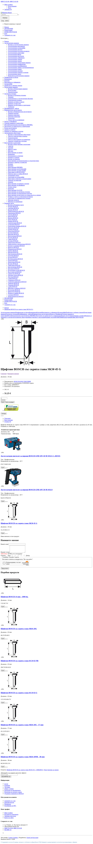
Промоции (7, 804)
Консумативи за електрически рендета (20, 193)
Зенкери (10, 182)
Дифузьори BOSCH (14, 265)
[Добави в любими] (5, 501)
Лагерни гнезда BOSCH (15, 275)
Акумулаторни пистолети (16, 56)
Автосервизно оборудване (12, 133)
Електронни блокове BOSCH (17, 226)
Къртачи (7, 80)
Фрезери (10, 165)
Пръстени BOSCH (13, 231)
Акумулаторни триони (15, 59)
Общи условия (8, 788)
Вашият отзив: (5, 552)
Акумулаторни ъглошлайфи (16, 48)
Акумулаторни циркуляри (16, 53)
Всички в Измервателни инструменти (20, 111)
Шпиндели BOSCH (14, 291)
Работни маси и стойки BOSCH (18, 174)
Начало (6, 27)
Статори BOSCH (13, 295)
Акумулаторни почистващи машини (19, 62)
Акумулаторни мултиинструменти (18, 51)
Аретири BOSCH (13, 208)
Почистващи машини (11, 87)
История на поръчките (11, 814)
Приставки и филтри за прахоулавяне (19, 179)
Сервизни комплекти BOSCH (17, 282)
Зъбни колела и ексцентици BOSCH (19, 244)
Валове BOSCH (13, 210)
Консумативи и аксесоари (12, 143)
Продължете (4, 568)
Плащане (7, 785)
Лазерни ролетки (13, 113)
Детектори (11, 118)
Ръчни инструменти (10, 128)
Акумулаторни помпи (15, 69)
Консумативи (8, 420)
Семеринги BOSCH (14, 280)
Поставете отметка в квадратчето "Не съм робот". (17, 559)
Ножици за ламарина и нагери (13, 131)
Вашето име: (5, 544)
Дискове (10, 147)
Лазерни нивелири (14, 115)
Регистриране (12, 6)
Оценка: (3, 555)
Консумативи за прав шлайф (17, 170)
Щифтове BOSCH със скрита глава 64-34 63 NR (19, 661)
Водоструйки (12, 90)
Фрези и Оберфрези (10, 121)
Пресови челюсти (13, 200)
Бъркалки (11, 188)
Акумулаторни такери (15, 61)
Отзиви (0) (7, 421)
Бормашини (8, 79)
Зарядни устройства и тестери (17, 141)
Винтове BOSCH (13, 234)
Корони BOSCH (13, 218)
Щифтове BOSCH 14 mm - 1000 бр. (14, 597)
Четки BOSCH (12, 219)
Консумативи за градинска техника (19, 192)
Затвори (3, 413)
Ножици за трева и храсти (16, 102)
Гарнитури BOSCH (14, 273)
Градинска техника (10, 93)
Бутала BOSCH (13, 257)
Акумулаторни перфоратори (17, 64)
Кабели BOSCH (13, 250)
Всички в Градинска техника (17, 95)
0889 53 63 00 (17, 828)
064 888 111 (7, 830)
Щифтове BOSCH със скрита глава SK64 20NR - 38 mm (23, 757)
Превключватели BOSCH (16, 211)
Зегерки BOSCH (13, 241)
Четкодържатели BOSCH (16, 296)
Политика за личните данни (13, 792)
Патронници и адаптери (15, 156)
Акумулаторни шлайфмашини (17, 66)
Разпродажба (8, 30)
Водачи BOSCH (13, 264)
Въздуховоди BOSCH (14, 272)
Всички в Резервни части (16, 205)
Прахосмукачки (13, 92)
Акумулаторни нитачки (15, 71)
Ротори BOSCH (13, 206)
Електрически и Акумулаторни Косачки (20, 98)
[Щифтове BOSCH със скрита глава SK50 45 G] (23, 365)
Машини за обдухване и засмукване (19, 105)
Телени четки (12, 187)
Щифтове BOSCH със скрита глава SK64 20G (19, 629)
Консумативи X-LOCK (15, 190)
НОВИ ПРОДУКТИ (10, 32)
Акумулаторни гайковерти (16, 58)
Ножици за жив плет (14, 103)
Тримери (10, 97)
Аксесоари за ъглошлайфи (16, 177)
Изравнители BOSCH (15, 249)
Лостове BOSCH (13, 277)
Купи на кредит (10, 402)
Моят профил (8, 813)
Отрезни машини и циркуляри (13, 123)
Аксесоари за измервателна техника (19, 198)
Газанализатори (13, 138)
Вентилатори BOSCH (15, 236)
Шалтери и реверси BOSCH (16, 288)
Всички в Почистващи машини (18, 89)
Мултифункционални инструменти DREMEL (18, 125)
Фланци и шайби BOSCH (16, 293)
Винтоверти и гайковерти (12, 82)
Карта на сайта (9, 817)
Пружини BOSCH (13, 268)
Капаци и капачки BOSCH (16, 246)
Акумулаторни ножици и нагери (18, 72)
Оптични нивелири (14, 116)
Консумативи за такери (15, 152)
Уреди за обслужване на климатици (19, 139)
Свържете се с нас (10, 35)
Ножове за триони (13, 157)
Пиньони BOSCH (13, 228)
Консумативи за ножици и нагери (18, 183)
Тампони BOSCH (13, 283)
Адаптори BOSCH (14, 224)
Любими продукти (10, 816)
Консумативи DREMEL (15, 167)
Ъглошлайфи (8, 84)
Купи (2, 402)
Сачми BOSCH (12, 278)
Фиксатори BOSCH (14, 262)
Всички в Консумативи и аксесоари (19, 144)
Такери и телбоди (9, 129)
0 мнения (3, 373)
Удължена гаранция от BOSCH (14, 793)
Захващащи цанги (13, 175)
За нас (6, 784)
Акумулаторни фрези (14, 54)
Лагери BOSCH (13, 214)
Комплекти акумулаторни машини (18, 75)
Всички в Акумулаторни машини (18, 44)
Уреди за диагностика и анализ (17, 136)
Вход (9, 8)
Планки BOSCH (13, 229)
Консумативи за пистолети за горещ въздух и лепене (24, 195)
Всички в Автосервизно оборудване (19, 134)
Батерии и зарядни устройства (17, 162)
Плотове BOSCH (13, 255)
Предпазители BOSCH (15, 254)
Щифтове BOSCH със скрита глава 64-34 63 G (19, 693)
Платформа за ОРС (10, 805)
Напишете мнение (13, 373)
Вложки (10, 164)
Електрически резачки (15, 100)
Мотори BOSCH (13, 252)
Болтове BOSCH (13, 232)
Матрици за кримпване (15, 201)
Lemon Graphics (13, 837)
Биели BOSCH (12, 216)
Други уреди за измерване (16, 120)
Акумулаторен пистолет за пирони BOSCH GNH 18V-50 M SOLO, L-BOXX (30, 456)
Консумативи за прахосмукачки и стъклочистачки (23, 161)
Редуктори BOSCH (14, 290)
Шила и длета (12, 149)
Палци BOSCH (12, 260)
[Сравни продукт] (7, 501)
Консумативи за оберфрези (16, 185)
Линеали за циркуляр (14, 180)
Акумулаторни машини (11, 43)
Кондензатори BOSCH (15, 267)
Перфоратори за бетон (11, 77)
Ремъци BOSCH (13, 221)
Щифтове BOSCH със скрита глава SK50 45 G (18, 309)
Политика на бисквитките (12, 790)
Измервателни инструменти (13, 110)
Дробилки (11, 107)
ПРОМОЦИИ (8, 28)
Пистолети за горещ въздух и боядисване (17, 126)
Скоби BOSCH (12, 286)
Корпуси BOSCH (13, 247)
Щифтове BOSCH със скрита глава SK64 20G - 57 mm (22, 725)
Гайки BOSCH (12, 239)
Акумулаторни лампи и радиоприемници (21, 67)
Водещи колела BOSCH (15, 259)
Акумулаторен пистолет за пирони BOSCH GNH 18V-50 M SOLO (27, 490)
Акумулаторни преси (14, 74)
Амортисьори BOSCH (15, 223)
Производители (9, 802)
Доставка (7, 787)
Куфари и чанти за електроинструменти (20, 196)
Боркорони (11, 154)
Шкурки (10, 151)
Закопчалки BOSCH (14, 242)
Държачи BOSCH (13, 285)
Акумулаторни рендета (15, 49)
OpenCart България (32, 837)
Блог (5, 33)
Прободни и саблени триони (13, 85)
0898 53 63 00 (8, 828)
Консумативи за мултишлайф (17, 169)
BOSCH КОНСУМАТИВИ (22, 381)
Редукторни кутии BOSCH (16, 270)
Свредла (10, 146)
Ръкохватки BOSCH (14, 213)
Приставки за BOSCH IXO (16, 172)
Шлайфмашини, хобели (11, 108)
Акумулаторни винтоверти (16, 46)
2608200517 (39, 770)
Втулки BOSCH (13, 237)
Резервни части (9, 203)
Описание (7, 418)
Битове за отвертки (14, 159)
